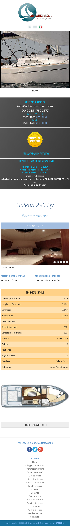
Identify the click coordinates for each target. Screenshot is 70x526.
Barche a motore (35, 499)
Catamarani (35, 506)
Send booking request (35, 425)
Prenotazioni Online (35, 468)
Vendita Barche (35, 513)
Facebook (29, 449)
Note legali (35, 516)
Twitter (35, 449)
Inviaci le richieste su (35, 176)
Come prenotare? (35, 472)
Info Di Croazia (35, 486)
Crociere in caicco (35, 503)
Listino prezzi (35, 475)
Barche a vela (35, 496)
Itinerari (35, 489)
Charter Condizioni (35, 482)
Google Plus (40, 449)
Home (35, 462)
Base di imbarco (35, 479)
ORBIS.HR (60, 523)
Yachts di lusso (35, 510)
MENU (35, 90)
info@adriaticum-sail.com (35, 106)
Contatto (35, 492)
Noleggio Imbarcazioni (35, 465)
